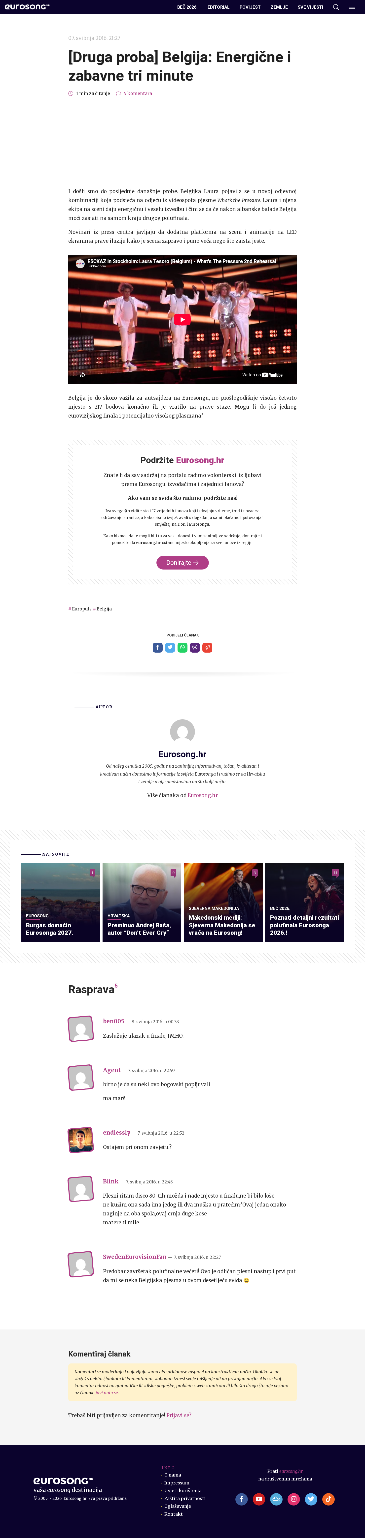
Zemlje (279, 7)
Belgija (104, 609)
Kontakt (173, 1514)
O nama (172, 1475)
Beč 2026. (187, 7)
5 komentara (138, 93)
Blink (111, 1181)
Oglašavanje (177, 1506)
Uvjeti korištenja (182, 1490)
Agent (112, 1070)
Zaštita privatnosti (185, 1498)
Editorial (219, 7)
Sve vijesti (310, 7)
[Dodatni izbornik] (352, 7)
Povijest (250, 7)
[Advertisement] (182, 142)
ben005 (113, 1021)
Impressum (176, 1483)
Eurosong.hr (203, 795)
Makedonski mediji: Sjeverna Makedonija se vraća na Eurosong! (222, 925)
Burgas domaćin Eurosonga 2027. (49, 929)
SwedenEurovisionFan (135, 1256)
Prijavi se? (178, 1415)
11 (335, 873)
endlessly (116, 1132)
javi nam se (107, 1392)
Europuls (82, 609)
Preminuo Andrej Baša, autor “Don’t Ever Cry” (139, 929)
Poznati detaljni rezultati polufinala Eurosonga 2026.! (304, 925)
